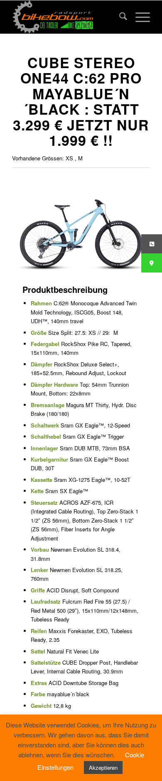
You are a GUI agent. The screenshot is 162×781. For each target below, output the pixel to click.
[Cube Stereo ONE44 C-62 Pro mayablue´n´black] (81, 229)
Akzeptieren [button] (103, 767)
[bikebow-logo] (67, 17)
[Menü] (138, 17)
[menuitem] (119, 17)
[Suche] (119, 17)
